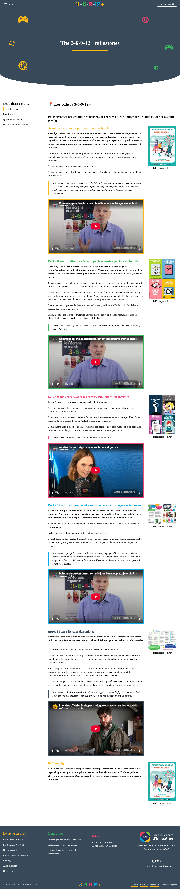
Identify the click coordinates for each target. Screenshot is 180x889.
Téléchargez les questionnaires (62, 845)
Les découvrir (12, 109)
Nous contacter (10, 871)
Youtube (144, 884)
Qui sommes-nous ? (12, 119)
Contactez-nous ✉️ (167, 4)
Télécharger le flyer (162, 168)
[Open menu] (5, 4)
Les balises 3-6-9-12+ (13, 839)
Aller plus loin (10, 865)
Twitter (134, 884)
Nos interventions (11, 850)
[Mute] (58, 249)
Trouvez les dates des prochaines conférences (63, 852)
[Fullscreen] (139, 249)
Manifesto (8, 114)
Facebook (154, 884)
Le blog (7, 860)
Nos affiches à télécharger (15, 124)
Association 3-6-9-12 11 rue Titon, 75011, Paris (104, 844)
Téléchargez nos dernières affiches (64, 839)
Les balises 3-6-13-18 (13, 845)
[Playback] (53, 249)
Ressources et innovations (15, 855)
